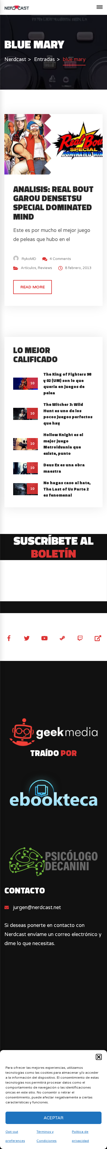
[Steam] (62, 638)
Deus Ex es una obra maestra (64, 468)
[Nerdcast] (16, 7)
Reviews (45, 268)
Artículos (28, 268)
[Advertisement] (53, 1032)
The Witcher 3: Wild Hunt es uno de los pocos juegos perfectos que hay (67, 413)
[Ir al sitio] (53, 789)
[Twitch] (80, 638)
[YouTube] (44, 638)
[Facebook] (8, 638)
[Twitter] (26, 638)
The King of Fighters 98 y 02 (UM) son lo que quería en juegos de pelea (67, 383)
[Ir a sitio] (53, 732)
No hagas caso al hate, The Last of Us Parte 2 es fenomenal (67, 489)
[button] (99, 1057)
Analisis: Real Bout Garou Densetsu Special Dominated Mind (53, 203)
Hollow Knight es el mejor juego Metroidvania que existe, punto (63, 443)
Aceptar (53, 1117)
